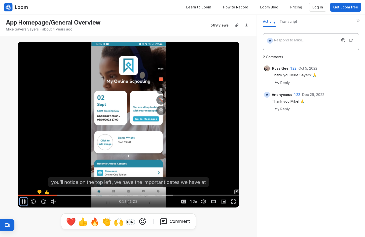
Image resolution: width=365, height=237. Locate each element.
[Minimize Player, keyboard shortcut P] (223, 202)
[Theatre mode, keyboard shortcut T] (214, 202)
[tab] (269, 23)
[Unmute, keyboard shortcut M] (53, 202)
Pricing (296, 7)
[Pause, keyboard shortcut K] (24, 202)
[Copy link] (237, 25)
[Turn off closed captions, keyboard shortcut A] (184, 202)
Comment (180, 221)
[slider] (128, 195)
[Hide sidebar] (358, 21)
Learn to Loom (198, 7)
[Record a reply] (351, 40)
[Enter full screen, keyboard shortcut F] (233, 202)
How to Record (235, 7)
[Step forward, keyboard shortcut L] (43, 202)
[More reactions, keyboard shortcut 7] (142, 221)
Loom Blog (269, 7)
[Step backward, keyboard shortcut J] (33, 202)
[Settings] (204, 202)
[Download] (247, 25)
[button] (20, 192)
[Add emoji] (343, 40)
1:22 (293, 68)
